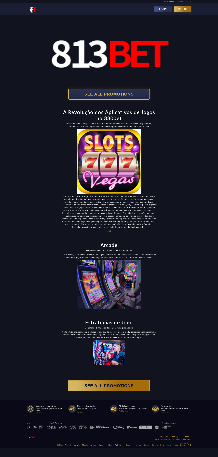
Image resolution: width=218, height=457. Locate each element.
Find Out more (123, 411)
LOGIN (163, 9)
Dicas (110, 445)
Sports (183, 445)
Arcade (93, 445)
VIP (189, 445)
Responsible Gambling (169, 437)
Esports (155, 445)
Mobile (85, 445)
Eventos (102, 445)
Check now (80, 413)
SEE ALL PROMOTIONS (109, 94)
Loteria (77, 445)
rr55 (109, 231)
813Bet (60, 445)
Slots (176, 445)
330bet (189, 439)
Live (162, 445)
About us (187, 437)
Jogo (128, 445)
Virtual (68, 445)
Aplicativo (119, 445)
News (169, 445)
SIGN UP (182, 9)
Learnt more (164, 413)
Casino (146, 445)
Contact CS (39, 413)
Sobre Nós (136, 445)
